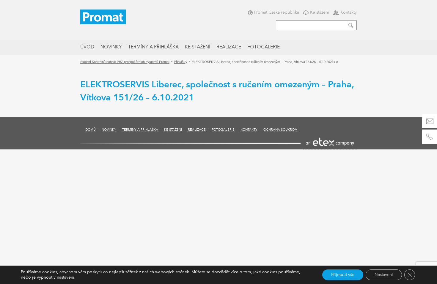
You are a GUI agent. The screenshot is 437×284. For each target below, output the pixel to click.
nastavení (65, 277)
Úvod (87, 47)
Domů (90, 130)
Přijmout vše (342, 275)
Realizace (228, 47)
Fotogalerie (263, 47)
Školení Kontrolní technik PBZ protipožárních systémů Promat (124, 62)
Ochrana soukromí (280, 130)
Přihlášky (180, 62)
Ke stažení (319, 12)
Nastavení (384, 275)
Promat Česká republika (276, 12)
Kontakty (348, 12)
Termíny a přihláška (153, 47)
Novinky (111, 47)
